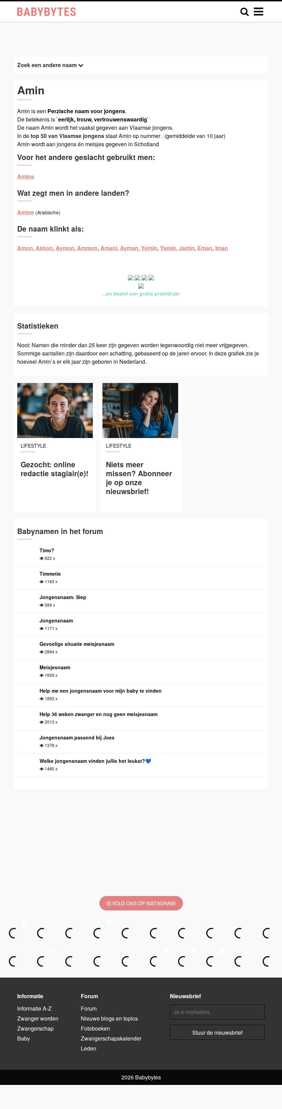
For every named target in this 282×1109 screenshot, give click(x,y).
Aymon (65, 248)
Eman (205, 248)
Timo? (47, 550)
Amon (25, 248)
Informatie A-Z (34, 1008)
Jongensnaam (56, 620)
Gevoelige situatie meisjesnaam (77, 643)
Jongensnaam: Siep (63, 597)
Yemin (149, 248)
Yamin (168, 248)
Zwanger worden (37, 1018)
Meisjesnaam (55, 667)
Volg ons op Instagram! (143, 903)
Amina (25, 176)
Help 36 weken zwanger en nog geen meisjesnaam (99, 714)
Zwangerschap (35, 1028)
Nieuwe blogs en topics (109, 1018)
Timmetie (50, 573)
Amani (108, 248)
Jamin (187, 248)
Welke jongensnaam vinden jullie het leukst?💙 (95, 760)
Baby (23, 1038)
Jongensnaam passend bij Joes (77, 737)
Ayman (129, 248)
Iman (221, 248)
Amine (25, 212)
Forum (89, 1008)
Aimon (44, 248)
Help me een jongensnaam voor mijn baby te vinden (101, 690)
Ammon (87, 248)
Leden (88, 1048)
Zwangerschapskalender (111, 1038)
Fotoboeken (95, 1028)
